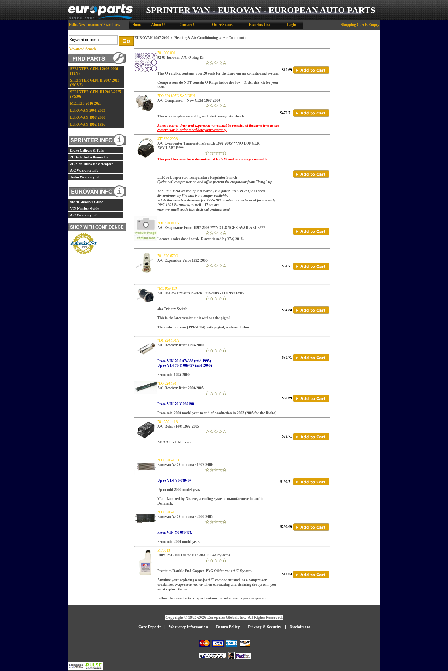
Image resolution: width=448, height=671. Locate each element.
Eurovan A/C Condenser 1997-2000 (185, 465)
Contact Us (188, 25)
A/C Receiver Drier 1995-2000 (180, 345)
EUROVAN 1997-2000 (87, 117)
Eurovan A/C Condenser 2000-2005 (185, 517)
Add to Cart (311, 70)
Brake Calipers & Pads (87, 150)
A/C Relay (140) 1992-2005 (178, 426)
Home (136, 25)
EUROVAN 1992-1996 (87, 124)
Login (291, 25)
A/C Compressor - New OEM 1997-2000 (188, 100)
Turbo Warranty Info (85, 177)
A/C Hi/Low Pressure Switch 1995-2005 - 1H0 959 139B (200, 293)
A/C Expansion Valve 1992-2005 (182, 260)
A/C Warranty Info (84, 170)
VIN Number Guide (84, 208)
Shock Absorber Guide (86, 202)
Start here (111, 25)
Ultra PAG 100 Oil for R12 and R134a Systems (193, 555)
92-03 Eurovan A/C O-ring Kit (180, 57)
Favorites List (259, 25)
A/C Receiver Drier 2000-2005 (180, 388)
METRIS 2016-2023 (85, 103)
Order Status (222, 25)
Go (126, 41)
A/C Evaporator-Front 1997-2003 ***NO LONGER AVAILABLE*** (211, 227)
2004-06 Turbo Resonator (89, 157)
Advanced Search (82, 49)
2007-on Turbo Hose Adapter (91, 164)
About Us (158, 25)
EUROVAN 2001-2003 (87, 110)
